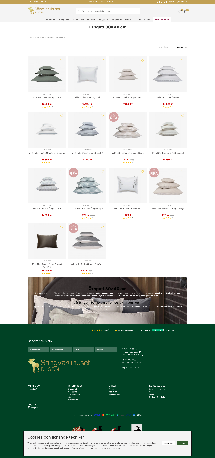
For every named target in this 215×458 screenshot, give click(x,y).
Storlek (49, 37)
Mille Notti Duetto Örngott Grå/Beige (87, 264)
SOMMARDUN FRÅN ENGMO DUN (100, 2)
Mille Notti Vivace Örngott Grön (127, 208)
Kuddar (128, 19)
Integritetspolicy (115, 394)
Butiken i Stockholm (157, 397)
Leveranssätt (57, 350)
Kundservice (35, 350)
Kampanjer (64, 19)
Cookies (112, 389)
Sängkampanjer (162, 19)
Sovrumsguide (74, 394)
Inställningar (168, 443)
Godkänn (182, 443)
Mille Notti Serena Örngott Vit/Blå (47, 208)
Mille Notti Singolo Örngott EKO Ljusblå (47, 153)
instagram (34, 408)
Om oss (71, 397)
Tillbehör (148, 19)
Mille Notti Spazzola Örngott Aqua (87, 208)
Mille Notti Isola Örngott (168, 97)
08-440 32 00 (130, 360)
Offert (77, 350)
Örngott (43, 37)
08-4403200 (183, 2)
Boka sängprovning (157, 389)
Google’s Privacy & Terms (74, 448)
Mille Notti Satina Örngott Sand (127, 97)
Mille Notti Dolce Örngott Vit (87, 97)
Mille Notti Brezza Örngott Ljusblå (87, 153)
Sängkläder (117, 19)
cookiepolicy (115, 448)
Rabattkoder (73, 389)
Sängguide (72, 392)
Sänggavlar (103, 19)
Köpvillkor (113, 392)
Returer (100, 350)
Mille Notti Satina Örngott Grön (47, 97)
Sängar (75, 19)
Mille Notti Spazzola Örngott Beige (128, 153)
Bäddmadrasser (88, 19)
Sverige (35, 2)
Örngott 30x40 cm (59, 37)
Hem (29, 37)
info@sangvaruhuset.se (131, 362)
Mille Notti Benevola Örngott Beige (168, 208)
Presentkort (73, 400)
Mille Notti (47, 94)
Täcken (137, 19)
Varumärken (51, 19)
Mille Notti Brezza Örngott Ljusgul (168, 153)
